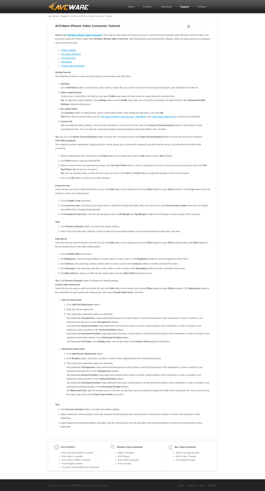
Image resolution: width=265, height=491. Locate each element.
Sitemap (212, 485)
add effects (140, 116)
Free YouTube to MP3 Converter (77, 453)
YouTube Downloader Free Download (80, 467)
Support (184, 6)
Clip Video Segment (71, 54)
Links (202, 485)
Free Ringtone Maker (72, 463)
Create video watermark (73, 66)
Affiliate (202, 6)
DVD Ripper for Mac (185, 460)
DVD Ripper (124, 456)
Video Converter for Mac (188, 453)
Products (147, 6)
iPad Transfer (124, 463)
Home (131, 6)
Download (166, 6)
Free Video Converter (72, 456)
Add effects (66, 62)
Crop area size (68, 58)
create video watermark (162, 116)
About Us (192, 485)
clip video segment (110, 116)
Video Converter (126, 453)
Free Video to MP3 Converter (76, 460)
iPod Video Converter (128, 460)
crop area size (127, 116)
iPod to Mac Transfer (186, 456)
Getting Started (68, 50)
